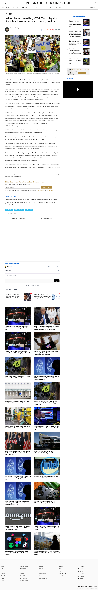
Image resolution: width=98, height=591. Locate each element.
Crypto (38, 7)
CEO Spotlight (23, 578)
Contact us (41, 568)
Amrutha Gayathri (16, 28)
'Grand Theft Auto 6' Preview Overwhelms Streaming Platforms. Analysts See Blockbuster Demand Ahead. (46, 353)
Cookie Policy (42, 575)
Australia (60, 566)
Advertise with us (43, 578)
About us (41, 566)
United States (62, 575)
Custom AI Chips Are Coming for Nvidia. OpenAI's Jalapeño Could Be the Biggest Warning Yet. (45, 403)
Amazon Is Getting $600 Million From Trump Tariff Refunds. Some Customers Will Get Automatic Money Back (17, 528)
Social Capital (23, 568)
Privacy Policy (49, 190)
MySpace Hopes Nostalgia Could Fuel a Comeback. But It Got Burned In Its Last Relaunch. (16, 553)
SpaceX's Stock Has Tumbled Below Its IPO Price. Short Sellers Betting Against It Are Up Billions (46, 528)
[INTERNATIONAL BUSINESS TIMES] (49, 3)
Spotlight (22, 573)
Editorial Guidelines (46, 218)
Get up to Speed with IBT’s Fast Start (80, 69)
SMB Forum (23, 571)
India (60, 568)
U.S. (3, 7)
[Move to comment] (59, 29)
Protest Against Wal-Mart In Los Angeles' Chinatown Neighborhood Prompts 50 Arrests (31, 199)
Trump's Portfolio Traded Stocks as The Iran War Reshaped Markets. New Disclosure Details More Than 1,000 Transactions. (46, 328)
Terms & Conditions (43, 571)
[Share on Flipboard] (50, 29)
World (7, 7)
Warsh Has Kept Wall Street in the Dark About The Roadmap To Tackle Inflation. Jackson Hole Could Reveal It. (18, 453)
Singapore (61, 571)
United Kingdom (62, 573)
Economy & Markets (22, 7)
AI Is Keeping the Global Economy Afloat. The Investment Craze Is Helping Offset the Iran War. (18, 478)
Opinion (52, 7)
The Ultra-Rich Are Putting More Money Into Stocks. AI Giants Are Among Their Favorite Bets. (46, 428)
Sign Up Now (82, 73)
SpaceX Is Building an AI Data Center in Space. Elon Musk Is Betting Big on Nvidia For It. (18, 353)
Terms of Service (40, 190)
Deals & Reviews (60, 7)
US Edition (92, 7)
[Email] (56, 29)
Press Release (23, 575)
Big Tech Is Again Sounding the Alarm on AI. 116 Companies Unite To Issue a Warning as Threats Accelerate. (46, 378)
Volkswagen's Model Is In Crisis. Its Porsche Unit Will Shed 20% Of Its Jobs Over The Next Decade (47, 553)
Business (32, 7)
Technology (45, 7)
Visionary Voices (24, 566)
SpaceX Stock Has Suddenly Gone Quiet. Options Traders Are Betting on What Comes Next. (17, 328)
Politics (13, 7)
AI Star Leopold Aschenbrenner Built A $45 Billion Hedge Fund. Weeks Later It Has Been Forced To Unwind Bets (18, 503)
